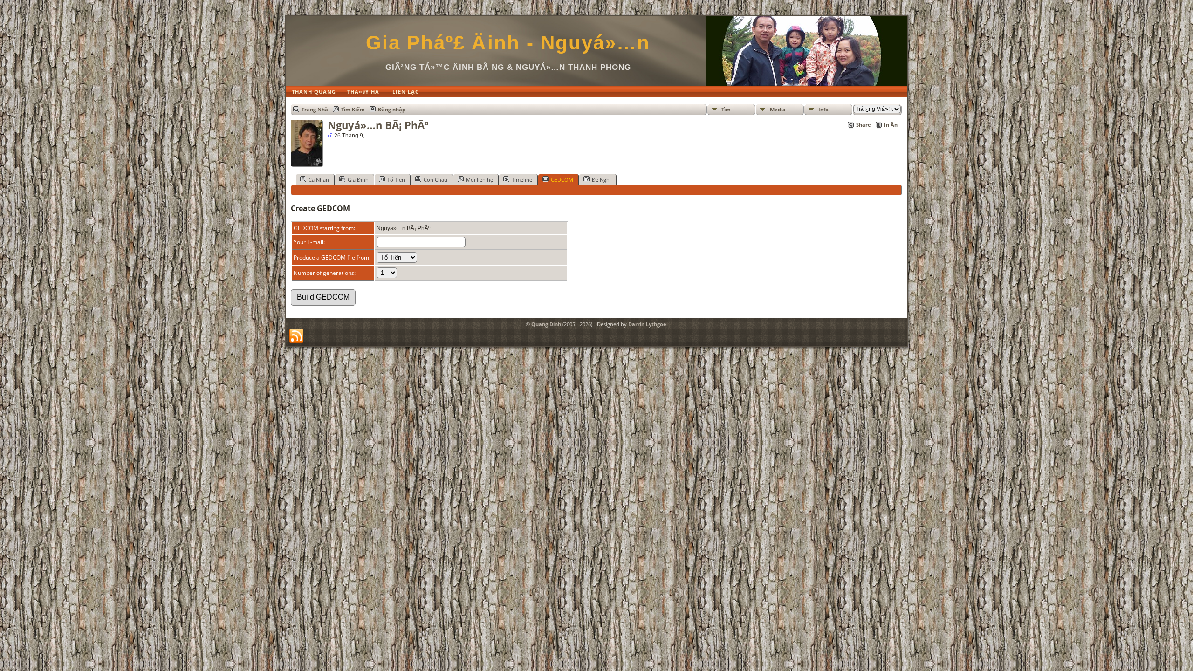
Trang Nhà (315, 109)
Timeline (522, 179)
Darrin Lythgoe (647, 324)
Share (863, 124)
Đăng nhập (391, 109)
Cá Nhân (319, 179)
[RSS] (296, 336)
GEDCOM (562, 179)
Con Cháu (435, 179)
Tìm (726, 109)
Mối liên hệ (479, 179)
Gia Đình (358, 179)
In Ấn (891, 124)
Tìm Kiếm (353, 109)
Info (823, 109)
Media (778, 109)
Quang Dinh (546, 324)
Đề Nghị (601, 179)
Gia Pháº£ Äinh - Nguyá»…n (508, 43)
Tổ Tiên (396, 179)
